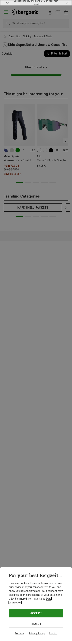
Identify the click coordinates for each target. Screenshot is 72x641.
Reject (36, 624)
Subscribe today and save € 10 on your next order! (36, 3)
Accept (36, 613)
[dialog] (36, 604)
